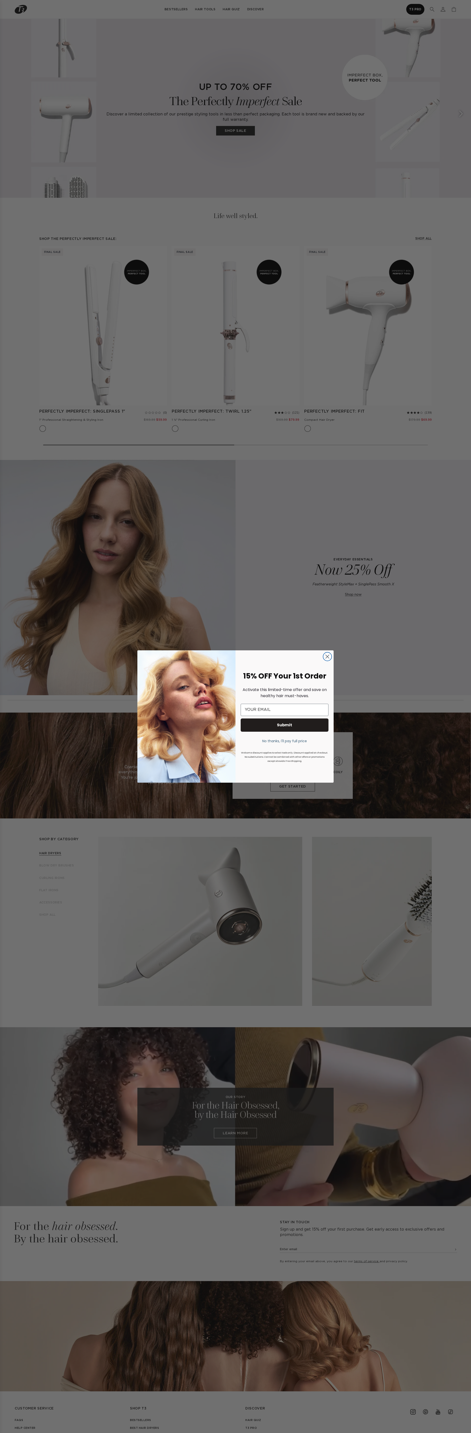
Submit (284, 725)
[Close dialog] (327, 656)
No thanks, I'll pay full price (284, 741)
